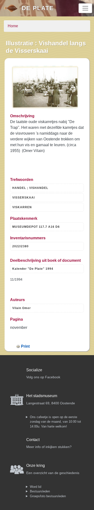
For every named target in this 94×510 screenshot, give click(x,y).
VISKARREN (22, 207)
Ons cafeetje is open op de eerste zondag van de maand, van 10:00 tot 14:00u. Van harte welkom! (55, 421)
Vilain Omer (21, 308)
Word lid (35, 487)
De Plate (38, 8)
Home (13, 26)
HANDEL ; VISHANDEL (30, 188)
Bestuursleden (40, 491)
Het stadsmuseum (41, 396)
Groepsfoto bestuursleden (48, 496)
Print (25, 346)
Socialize (34, 370)
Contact (33, 440)
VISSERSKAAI (23, 197)
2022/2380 (20, 246)
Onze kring (35, 465)
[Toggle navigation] (85, 8)
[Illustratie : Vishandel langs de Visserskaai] (45, 87)
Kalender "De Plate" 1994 (32, 268)
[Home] (13, 8)
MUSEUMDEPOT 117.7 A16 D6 (36, 226)
